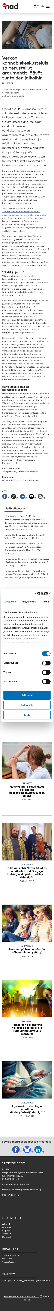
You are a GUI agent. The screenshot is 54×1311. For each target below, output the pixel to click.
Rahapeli (6, 1237)
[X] (14, 497)
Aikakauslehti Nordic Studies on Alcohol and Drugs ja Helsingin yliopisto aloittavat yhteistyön (27, 872)
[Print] (41, 497)
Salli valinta (27, 705)
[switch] (46, 663)
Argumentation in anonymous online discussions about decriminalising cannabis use (24, 214)
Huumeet (7, 1227)
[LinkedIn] (23, 497)
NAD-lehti (7, 1258)
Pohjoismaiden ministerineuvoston (21, 1296)
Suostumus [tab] (9, 601)
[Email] (32, 497)
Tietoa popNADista (12, 1255)
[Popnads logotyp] (10, 8)
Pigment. (46, 1280)
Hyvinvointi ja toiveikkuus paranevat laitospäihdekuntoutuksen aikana (27, 791)
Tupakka (6, 1233)
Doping (6, 1230)
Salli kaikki (27, 695)
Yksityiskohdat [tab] (28, 601)
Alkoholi (6, 1224)
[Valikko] (48, 6)
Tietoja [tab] (46, 601)
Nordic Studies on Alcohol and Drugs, (23, 534)
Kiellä (27, 715)
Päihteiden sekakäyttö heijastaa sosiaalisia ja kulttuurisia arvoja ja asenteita (27, 1029)
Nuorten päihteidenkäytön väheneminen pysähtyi (27, 950)
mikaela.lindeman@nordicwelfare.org (21, 1189)
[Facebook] (6, 497)
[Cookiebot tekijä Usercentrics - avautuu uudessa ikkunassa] (38, 593)
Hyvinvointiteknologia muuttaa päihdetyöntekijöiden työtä (27, 1109)
